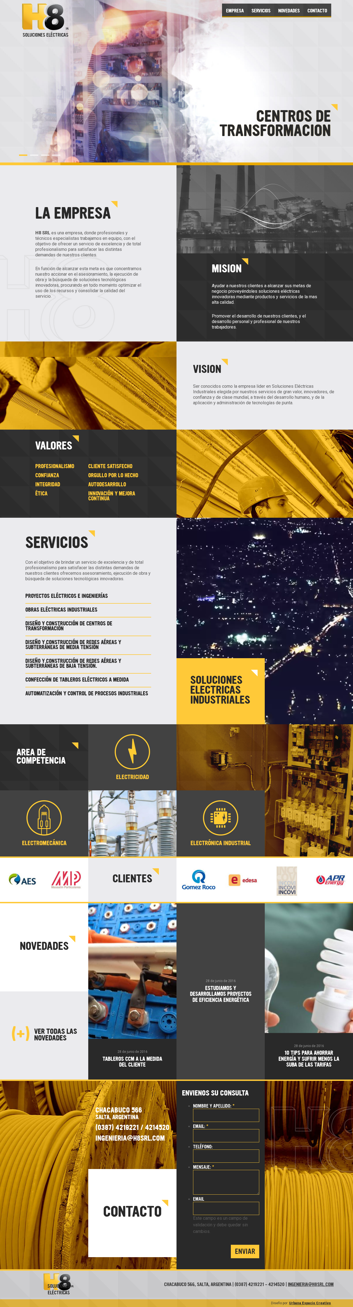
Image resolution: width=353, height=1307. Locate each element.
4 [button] (56, 155)
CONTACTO (317, 11)
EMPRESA (235, 11)
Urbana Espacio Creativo (310, 1303)
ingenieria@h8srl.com (311, 1285)
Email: (200, 1126)
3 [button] (45, 155)
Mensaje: (203, 1167)
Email (198, 1199)
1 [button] (23, 155)
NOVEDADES (289, 11)
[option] (176, 82)
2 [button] (34, 155)
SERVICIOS (261, 11)
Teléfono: (203, 1146)
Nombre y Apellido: (214, 1106)
